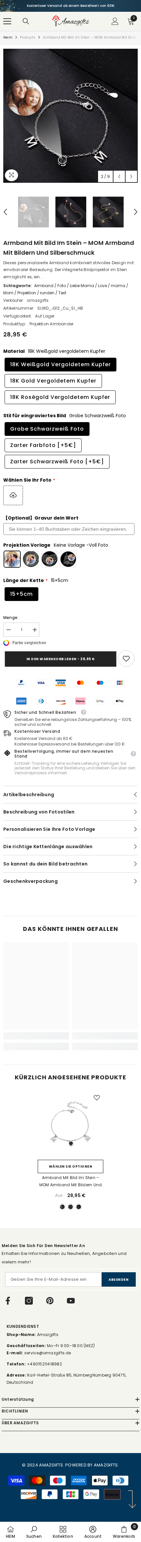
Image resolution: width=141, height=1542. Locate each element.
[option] (70, 6)
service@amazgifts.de (47, 1353)
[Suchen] (26, 21)
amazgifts (38, 300)
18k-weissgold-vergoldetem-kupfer (62, 1207)
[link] (126, 658)
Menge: (10, 617)
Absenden (119, 1279)
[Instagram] (28, 1300)
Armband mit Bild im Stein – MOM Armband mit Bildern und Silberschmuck (70, 1182)
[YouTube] (70, 1300)
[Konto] (115, 21)
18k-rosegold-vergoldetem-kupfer (78, 1207)
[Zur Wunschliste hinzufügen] (97, 1098)
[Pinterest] (49, 1300)
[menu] (7, 21)
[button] (119, 176)
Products (28, 37)
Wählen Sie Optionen (70, 1166)
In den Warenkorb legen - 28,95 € (59, 659)
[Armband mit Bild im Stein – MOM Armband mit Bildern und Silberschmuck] (70, 1123)
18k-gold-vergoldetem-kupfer (70, 1207)
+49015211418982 (44, 1364)
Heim (7, 37)
